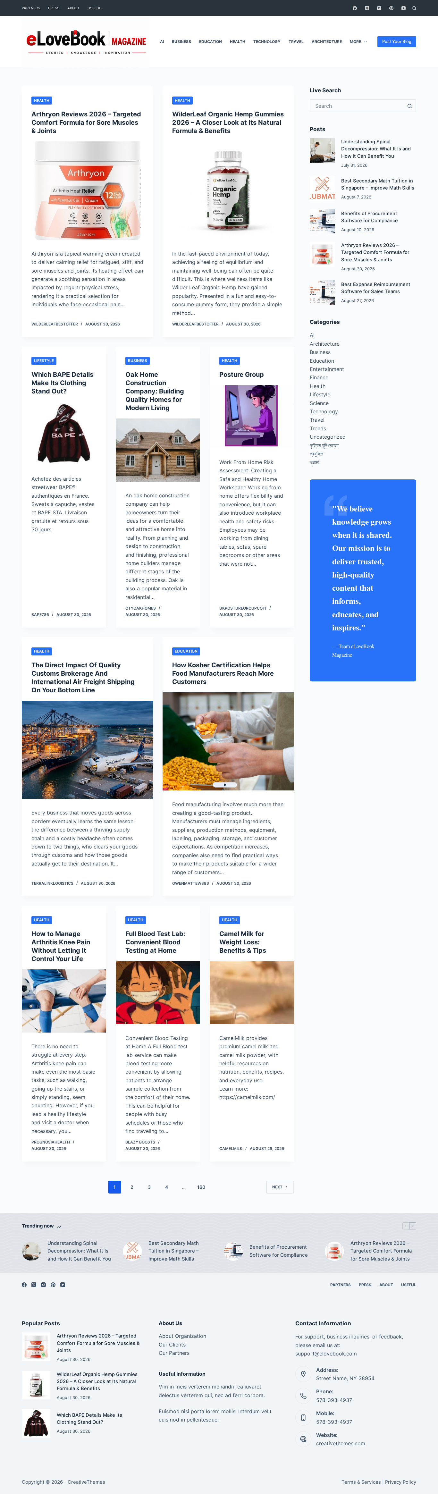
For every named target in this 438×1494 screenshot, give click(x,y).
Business (181, 41)
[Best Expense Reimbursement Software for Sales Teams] (322, 292)
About (73, 8)
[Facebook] (355, 8)
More (355, 41)
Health (237, 41)
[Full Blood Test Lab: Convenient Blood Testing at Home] (158, 992)
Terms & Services (361, 1482)
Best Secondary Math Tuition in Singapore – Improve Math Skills (173, 1251)
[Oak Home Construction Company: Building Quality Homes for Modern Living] (158, 450)
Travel (296, 41)
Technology (267, 41)
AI (162, 41)
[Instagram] (379, 8)
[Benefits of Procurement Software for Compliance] (322, 221)
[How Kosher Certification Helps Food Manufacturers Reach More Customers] (228, 741)
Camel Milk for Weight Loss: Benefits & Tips (242, 942)
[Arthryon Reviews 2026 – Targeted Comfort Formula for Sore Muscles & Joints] (87, 190)
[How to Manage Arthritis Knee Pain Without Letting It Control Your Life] (64, 1001)
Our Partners (174, 1353)
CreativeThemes (86, 1482)
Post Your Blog (396, 41)
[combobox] (357, 105)
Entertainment (327, 369)
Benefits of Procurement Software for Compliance (278, 1251)
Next (277, 1187)
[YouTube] (403, 8)
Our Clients (172, 1344)
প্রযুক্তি (316, 454)
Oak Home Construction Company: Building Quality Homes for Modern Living (154, 391)
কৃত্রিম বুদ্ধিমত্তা (324, 445)
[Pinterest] (391, 8)
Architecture (327, 41)
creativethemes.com (340, 1443)
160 (201, 1187)
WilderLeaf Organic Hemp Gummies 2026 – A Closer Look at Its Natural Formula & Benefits (228, 122)
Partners (31, 8)
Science (319, 403)
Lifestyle (44, 360)
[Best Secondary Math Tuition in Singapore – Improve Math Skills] (322, 188)
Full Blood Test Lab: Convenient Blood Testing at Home (155, 942)
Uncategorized (328, 437)
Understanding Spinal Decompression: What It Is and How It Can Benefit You (376, 149)
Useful (94, 8)
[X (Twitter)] (367, 8)
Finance (319, 377)
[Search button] (410, 106)
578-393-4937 (334, 1400)
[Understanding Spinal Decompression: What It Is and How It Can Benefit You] (322, 150)
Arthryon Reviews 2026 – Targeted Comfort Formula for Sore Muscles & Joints (86, 122)
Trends (318, 428)
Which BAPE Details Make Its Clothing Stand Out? (62, 383)
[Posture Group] (252, 416)
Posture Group (241, 374)
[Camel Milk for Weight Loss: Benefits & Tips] (252, 992)
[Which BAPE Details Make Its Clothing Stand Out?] (64, 433)
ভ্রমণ (314, 462)
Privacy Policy (400, 1482)
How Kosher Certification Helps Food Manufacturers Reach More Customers (223, 673)
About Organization (182, 1336)
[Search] (414, 8)
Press (53, 8)
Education (210, 41)
